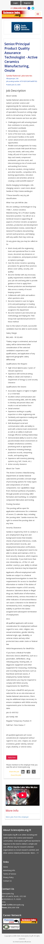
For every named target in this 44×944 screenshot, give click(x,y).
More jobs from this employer (17, 817)
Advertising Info (9, 870)
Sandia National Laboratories (19, 75)
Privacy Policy (8, 877)
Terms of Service (9, 874)
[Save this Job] (16, 775)
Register (27, 3)
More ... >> (35, 853)
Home (5, 867)
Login (15, 3)
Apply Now (11, 757)
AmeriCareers (19, 942)
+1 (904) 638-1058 (18, 8)
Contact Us (7, 881)
